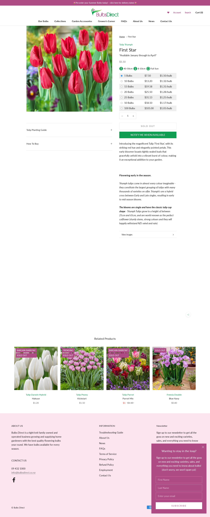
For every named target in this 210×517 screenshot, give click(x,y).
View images (127, 234)
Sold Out (148, 126)
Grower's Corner (106, 21)
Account (177, 12)
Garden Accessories (82, 21)
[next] (201, 372)
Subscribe (179, 505)
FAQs (102, 448)
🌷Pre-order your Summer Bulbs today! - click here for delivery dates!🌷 (105, 3)
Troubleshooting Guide (111, 432)
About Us (138, 21)
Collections (60, 21)
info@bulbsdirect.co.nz (23, 472)
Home (122, 36)
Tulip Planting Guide (36, 129)
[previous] (9, 372)
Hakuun (36, 398)
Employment (106, 469)
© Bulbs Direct (18, 507)
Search (188, 12)
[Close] (203, 447)
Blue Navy (174, 398)
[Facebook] (13, 480)
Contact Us (166, 21)
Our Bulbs (43, 21)
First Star (132, 36)
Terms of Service (108, 453)
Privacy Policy (106, 459)
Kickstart (82, 398)
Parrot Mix (128, 398)
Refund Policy (106, 464)
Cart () (199, 12)
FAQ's (124, 21)
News (151, 21)
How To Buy (32, 143)
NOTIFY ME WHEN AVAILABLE (148, 134)
